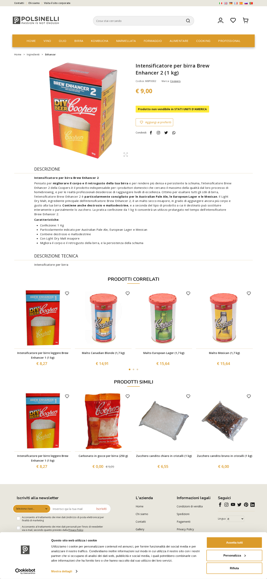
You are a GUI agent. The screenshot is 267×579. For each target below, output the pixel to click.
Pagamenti (183, 521)
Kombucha (99, 41)
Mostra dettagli (61, 571)
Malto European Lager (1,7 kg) (163, 353)
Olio (62, 41)
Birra (78, 41)
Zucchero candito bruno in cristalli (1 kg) (224, 456)
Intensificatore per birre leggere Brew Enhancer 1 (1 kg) (42, 355)
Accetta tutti (234, 542)
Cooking (203, 41)
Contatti (19, 3)
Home (31, 41)
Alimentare (179, 41)
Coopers (175, 81)
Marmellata (126, 41)
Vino (47, 41)
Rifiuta (234, 568)
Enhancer (50, 54)
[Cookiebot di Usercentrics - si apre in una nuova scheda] (25, 571)
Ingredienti (33, 54)
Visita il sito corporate (57, 3)
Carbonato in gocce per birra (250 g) (103, 456)
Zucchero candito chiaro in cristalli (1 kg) (164, 456)
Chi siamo (34, 3)
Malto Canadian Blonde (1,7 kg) (103, 353)
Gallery (140, 529)
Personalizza (232, 555)
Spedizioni (183, 514)
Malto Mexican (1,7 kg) (224, 353)
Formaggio (153, 41)
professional (229, 41)
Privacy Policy (75, 530)
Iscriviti (101, 509)
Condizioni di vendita (190, 506)
